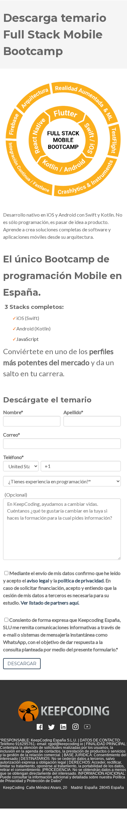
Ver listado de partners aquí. (50, 602)
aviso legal (38, 580)
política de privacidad (81, 580)
